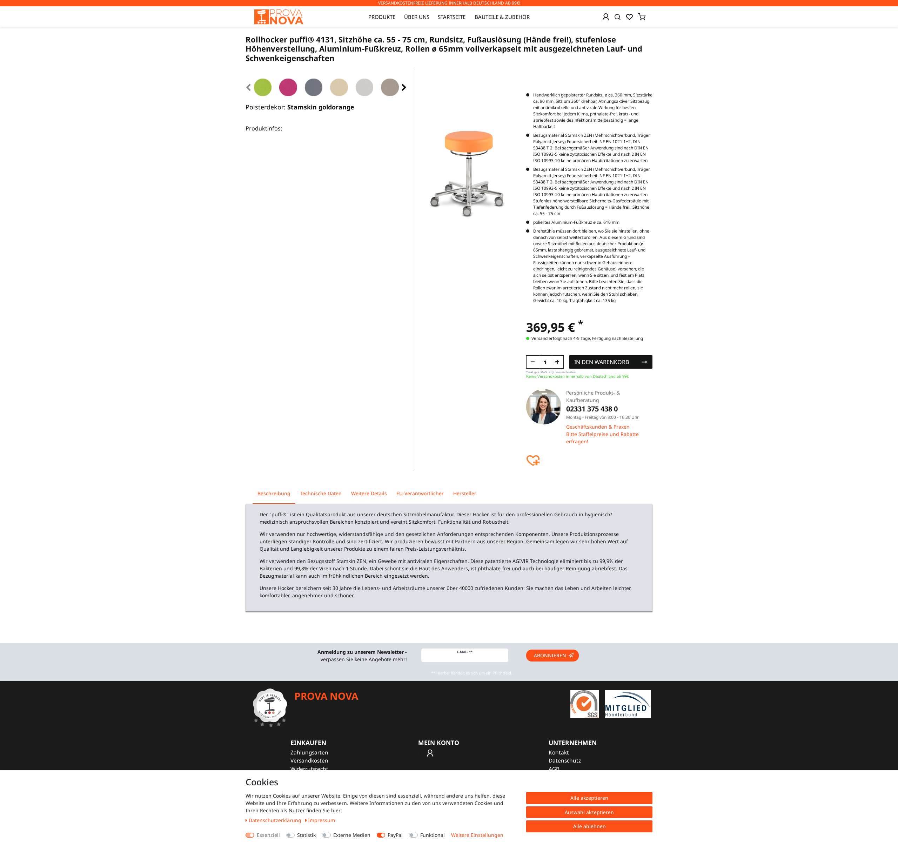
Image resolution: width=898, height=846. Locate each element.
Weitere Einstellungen (477, 835)
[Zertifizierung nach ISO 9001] (585, 703)
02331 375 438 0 (592, 409)
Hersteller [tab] (464, 493)
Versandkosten (309, 760)
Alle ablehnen (589, 826)
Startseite (451, 16)
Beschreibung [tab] (273, 493)
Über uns (416, 16)
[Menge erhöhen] (557, 362)
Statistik (306, 835)
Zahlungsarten (309, 752)
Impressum (321, 820)
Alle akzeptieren (589, 797)
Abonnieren (550, 655)
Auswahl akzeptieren (589, 812)
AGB (554, 769)
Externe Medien (351, 835)
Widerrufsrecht (309, 769)
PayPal (395, 835)
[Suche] (618, 17)
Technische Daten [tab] (321, 493)
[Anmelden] (605, 16)
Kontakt (559, 752)
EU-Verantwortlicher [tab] (420, 493)
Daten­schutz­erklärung (276, 820)
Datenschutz (565, 760)
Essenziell (268, 835)
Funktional (432, 835)
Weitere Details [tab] (369, 493)
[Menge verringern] (533, 362)
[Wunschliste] (629, 16)
